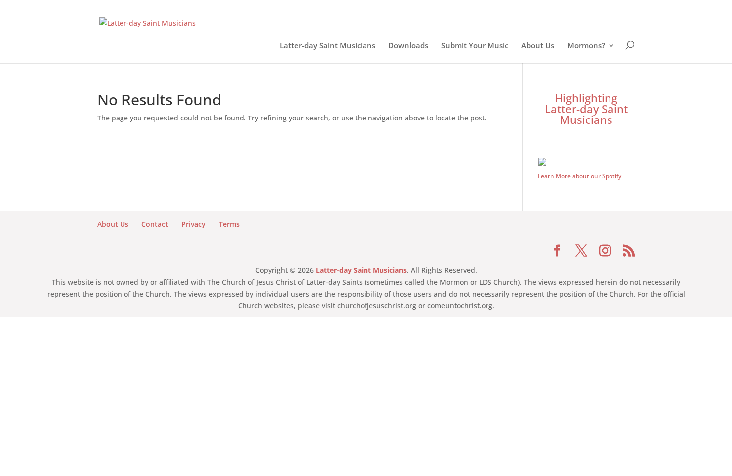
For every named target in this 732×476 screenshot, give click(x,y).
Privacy (193, 224)
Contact (154, 224)
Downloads (408, 47)
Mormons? (586, 47)
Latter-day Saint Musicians (327, 47)
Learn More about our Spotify (579, 176)
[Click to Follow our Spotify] (586, 163)
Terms (229, 224)
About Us (537, 47)
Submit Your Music (474, 47)
